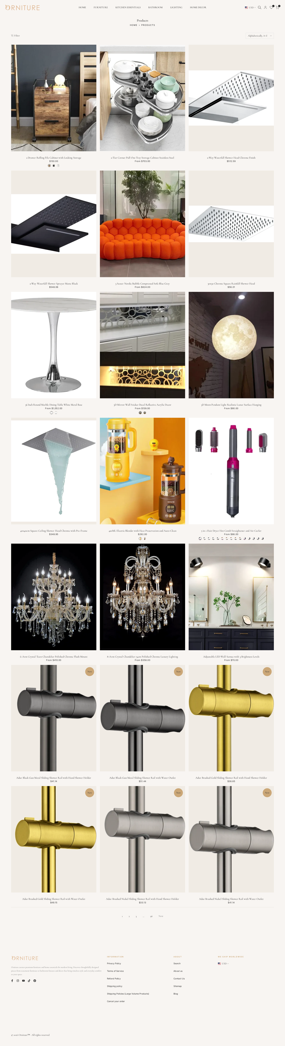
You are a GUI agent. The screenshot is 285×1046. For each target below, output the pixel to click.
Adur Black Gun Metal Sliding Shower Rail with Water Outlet (142, 777)
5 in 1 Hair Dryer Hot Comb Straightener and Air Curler (231, 530)
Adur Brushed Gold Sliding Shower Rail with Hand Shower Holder (231, 777)
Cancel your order (116, 1001)
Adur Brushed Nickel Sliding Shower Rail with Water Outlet (231, 899)
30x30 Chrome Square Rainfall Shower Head (231, 283)
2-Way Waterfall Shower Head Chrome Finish (231, 157)
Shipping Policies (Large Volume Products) (128, 993)
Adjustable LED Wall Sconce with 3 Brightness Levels (231, 656)
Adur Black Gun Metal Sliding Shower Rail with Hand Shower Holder (53, 777)
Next (161, 916)
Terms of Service (115, 971)
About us (178, 971)
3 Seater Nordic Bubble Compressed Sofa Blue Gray (142, 283)
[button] (12, 48)
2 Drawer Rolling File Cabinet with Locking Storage (53, 157)
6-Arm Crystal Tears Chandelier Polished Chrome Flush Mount (53, 656)
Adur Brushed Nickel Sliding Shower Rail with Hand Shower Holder (142, 899)
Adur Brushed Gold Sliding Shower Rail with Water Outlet (53, 899)
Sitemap (178, 986)
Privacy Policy (114, 963)
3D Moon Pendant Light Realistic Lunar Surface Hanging (231, 404)
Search (177, 963)
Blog (176, 993)
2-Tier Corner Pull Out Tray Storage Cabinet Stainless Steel (142, 157)
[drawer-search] (259, 7)
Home (133, 25)
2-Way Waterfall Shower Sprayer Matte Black (54, 283)
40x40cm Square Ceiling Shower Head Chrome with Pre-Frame (53, 530)
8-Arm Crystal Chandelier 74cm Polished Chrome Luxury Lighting (142, 656)
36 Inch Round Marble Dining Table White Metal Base (53, 404)
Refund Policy (114, 978)
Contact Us (179, 978)
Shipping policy (114, 986)
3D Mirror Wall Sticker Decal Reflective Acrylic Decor (142, 404)
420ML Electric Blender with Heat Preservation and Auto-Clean (142, 530)
